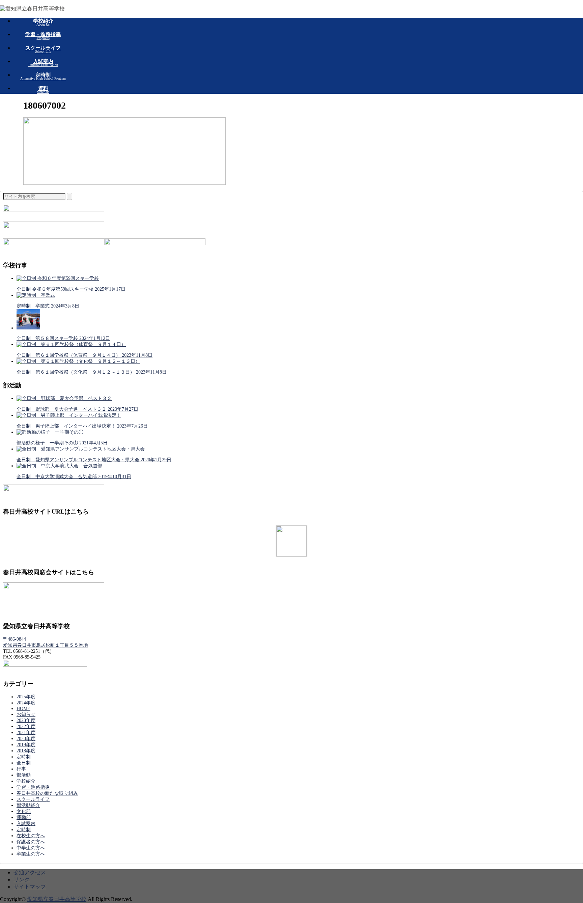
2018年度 (26, 750)
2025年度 (26, 696)
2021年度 (26, 732)
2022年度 (26, 726)
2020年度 (26, 738)
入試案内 (26, 823)
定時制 (24, 756)
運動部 (24, 817)
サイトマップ (29, 887)
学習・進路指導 (33, 787)
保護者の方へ (31, 841)
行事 (21, 768)
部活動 (24, 775)
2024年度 (26, 702)
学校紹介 (26, 781)
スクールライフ (33, 799)
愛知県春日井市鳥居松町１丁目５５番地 (45, 645)
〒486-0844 (14, 639)
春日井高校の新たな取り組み (47, 793)
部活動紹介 (28, 805)
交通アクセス (29, 872)
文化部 (24, 811)
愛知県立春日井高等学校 (56, 899)
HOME (23, 708)
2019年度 (26, 744)
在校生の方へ (31, 835)
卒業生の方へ (31, 853)
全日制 (24, 762)
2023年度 (26, 720)
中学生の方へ (31, 847)
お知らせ (26, 714)
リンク (21, 879)
